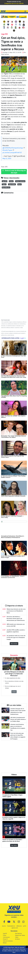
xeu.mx (4, 926)
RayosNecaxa (6, 187)
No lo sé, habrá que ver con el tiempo (13, 687)
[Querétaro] (4, 27)
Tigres (4, 184)
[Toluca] (23, 27)
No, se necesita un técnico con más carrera (14, 682)
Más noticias (14, 643)
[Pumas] (24, 25)
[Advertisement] (14, 257)
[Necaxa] (12, 25)
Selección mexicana (8, 941)
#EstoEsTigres (7, 150)
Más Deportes (18, 933)
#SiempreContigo (17, 148)
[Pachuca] (16, 25)
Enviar (14, 691)
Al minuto (17, 939)
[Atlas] (12, 22)
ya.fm (24, 926)
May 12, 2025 (6, 158)
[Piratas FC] (14, 30)
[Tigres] (15, 27)
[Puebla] (20, 25)
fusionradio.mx (11, 926)
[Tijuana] (19, 27)
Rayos (19, 184)
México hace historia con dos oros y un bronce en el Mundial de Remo (16, 611)
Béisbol (5, 943)
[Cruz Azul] (16, 22)
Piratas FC (5, 939)
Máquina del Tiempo (20, 935)
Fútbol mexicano (20, 181)
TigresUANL (11, 184)
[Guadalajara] (24, 22)
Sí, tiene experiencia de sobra (12, 678)
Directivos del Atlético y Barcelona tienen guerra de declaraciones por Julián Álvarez (16, 618)
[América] (4, 22)
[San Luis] (8, 27)
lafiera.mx (19, 926)
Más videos (14, 845)
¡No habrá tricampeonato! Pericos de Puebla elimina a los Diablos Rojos (18, 719)
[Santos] (12, 27)
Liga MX (4, 181)
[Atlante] (8, 22)
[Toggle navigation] (25, 11)
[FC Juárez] (20, 22)
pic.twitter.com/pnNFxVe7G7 (12, 152)
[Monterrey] (8, 25)
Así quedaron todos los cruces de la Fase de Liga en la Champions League (16, 637)
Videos (16, 937)
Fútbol (11, 181)
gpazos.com (15, 928)
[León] (4, 25)
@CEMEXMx (6, 148)
